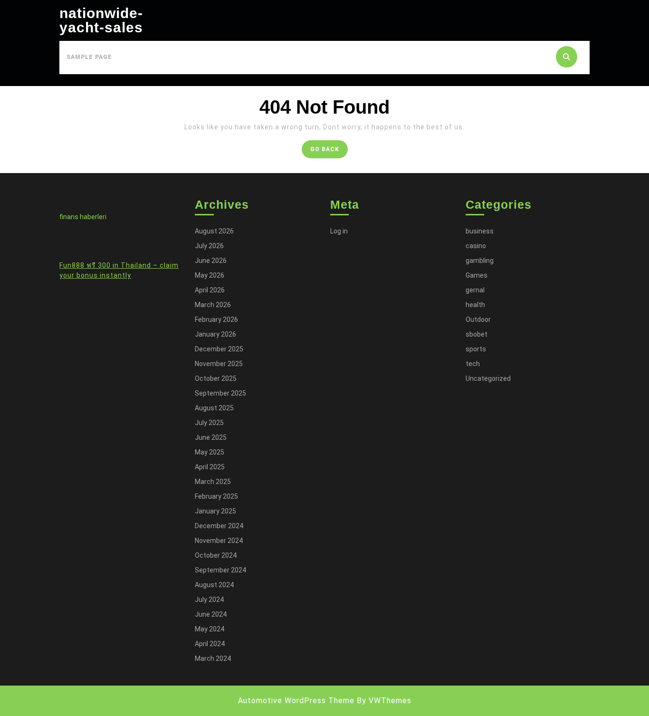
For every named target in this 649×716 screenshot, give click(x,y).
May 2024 (209, 629)
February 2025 (216, 496)
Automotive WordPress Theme (296, 700)
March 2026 (213, 305)
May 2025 (209, 452)
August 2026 (214, 231)
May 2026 (209, 275)
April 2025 (210, 467)
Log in (339, 231)
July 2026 (209, 246)
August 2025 (214, 408)
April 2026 (210, 290)
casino (476, 246)
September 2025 (220, 393)
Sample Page (89, 57)
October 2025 (216, 378)
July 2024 (209, 599)
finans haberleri (82, 217)
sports (476, 349)
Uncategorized (488, 378)
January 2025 (215, 511)
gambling (480, 260)
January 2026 (215, 334)
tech (473, 364)
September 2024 (220, 570)
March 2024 (213, 658)
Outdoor (478, 319)
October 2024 (216, 555)
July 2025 (209, 422)
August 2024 (214, 585)
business (480, 231)
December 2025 (219, 349)
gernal (475, 290)
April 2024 (210, 644)
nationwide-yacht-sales (101, 20)
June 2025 (211, 437)
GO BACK (329, 151)
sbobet (476, 334)
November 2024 (219, 540)
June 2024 (211, 614)
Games (476, 275)
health (475, 305)
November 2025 (219, 364)
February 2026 (216, 319)
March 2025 (213, 481)
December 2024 (219, 526)
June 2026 (211, 260)
